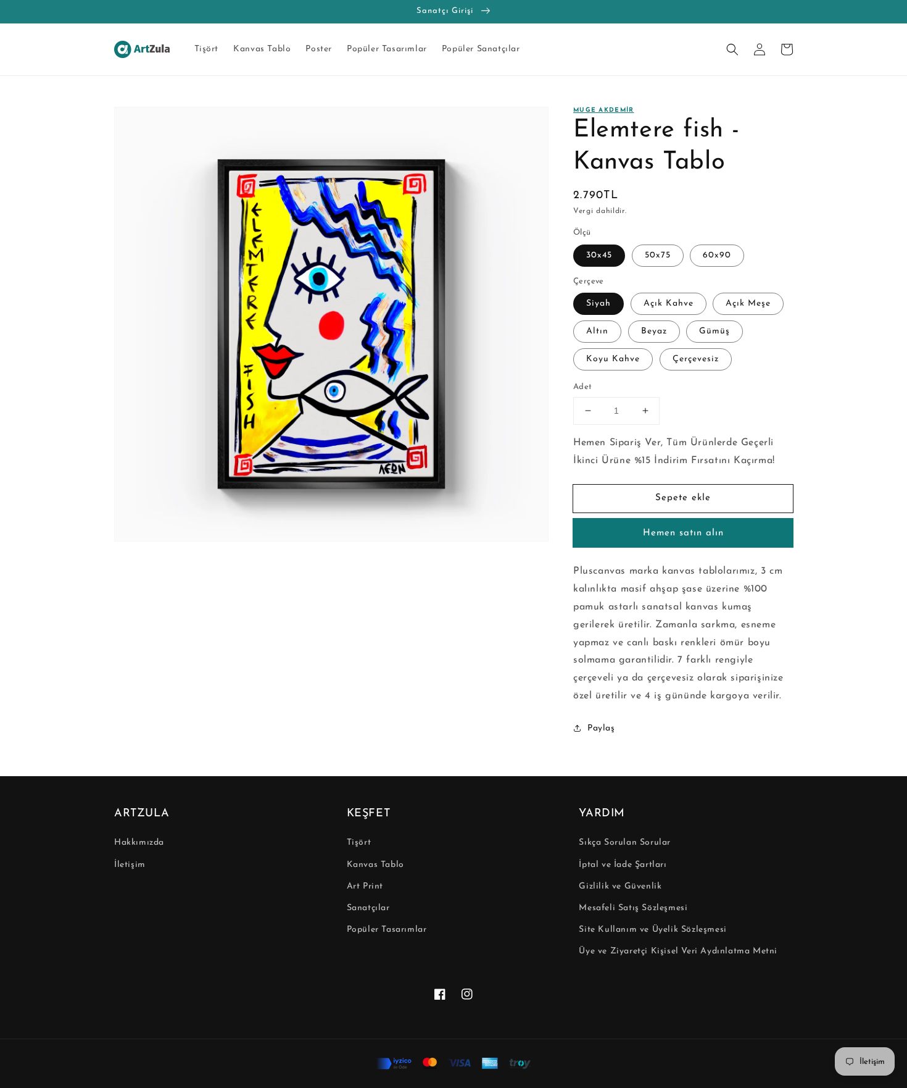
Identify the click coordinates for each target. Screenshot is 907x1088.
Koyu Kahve (613, 359)
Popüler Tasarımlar (387, 929)
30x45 (599, 255)
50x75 (658, 255)
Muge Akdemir (603, 110)
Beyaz (654, 331)
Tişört (359, 842)
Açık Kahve (669, 303)
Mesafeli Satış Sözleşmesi (633, 908)
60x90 (717, 255)
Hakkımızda (139, 842)
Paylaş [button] (601, 728)
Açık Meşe (748, 303)
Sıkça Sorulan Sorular (625, 842)
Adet (582, 387)
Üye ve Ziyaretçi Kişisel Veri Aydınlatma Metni (678, 951)
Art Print (365, 886)
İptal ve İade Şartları (622, 864)
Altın (597, 331)
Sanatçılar (368, 908)
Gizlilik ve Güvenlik (620, 886)
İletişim (130, 864)
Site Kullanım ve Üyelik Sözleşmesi (652, 929)
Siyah (598, 303)
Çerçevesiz (696, 359)
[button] (732, 49)
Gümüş (714, 331)
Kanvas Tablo (375, 864)
